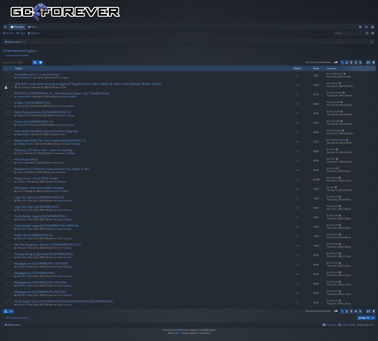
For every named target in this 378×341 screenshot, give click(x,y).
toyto (19, 191)
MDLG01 (21, 200)
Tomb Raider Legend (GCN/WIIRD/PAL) (40, 216)
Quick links (6, 27)
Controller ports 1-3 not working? (36, 74)
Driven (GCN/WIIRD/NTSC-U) (33, 122)
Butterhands (23, 134)
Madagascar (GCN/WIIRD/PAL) (34, 273)
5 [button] (360, 62)
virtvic (20, 153)
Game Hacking (69, 96)
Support (65, 77)
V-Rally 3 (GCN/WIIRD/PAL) (32, 103)
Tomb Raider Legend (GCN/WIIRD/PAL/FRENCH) (46, 226)
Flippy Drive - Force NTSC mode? (36, 178)
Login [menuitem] (367, 27)
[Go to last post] (345, 73)
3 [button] (351, 62)
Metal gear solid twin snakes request (39, 188)
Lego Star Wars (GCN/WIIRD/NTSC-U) (39, 197)
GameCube (60, 172)
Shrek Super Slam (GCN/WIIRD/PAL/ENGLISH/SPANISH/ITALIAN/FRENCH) (63, 301)
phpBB (178, 330)
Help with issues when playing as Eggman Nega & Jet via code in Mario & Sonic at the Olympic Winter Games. (88, 84)
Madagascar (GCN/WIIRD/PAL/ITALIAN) (40, 282)
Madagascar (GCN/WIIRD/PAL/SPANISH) (41, 263)
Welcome (59, 163)
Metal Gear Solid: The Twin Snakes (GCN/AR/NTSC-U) (49, 140)
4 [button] (356, 62)
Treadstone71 (24, 77)
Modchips (61, 181)
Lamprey (21, 181)
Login (22, 33)
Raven (20, 172)
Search (10, 33)
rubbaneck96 (23, 96)
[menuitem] (360, 27)
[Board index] (65, 12)
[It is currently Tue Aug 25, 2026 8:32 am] (372, 42)
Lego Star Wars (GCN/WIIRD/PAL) (36, 207)
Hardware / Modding (64, 153)
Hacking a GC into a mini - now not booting (43, 150)
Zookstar (25, 87)
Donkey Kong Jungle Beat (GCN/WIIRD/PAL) (43, 254)
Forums (18, 27)
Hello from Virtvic (26, 159)
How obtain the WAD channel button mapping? (46, 131)
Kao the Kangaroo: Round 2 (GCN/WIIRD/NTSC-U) (47, 244)
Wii (64, 87)
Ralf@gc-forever (25, 144)
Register (35, 33)
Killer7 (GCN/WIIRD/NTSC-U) (33, 235)
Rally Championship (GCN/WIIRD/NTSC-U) (42, 112)
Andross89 (22, 106)
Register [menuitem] (373, 27)
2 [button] (346, 62)
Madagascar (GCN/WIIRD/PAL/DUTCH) (40, 292)
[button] (336, 62)
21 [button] (368, 62)
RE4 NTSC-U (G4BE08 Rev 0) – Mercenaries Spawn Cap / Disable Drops (61, 93)
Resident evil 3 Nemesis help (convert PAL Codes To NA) (51, 169)
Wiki (34, 27)
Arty (178, 333)
